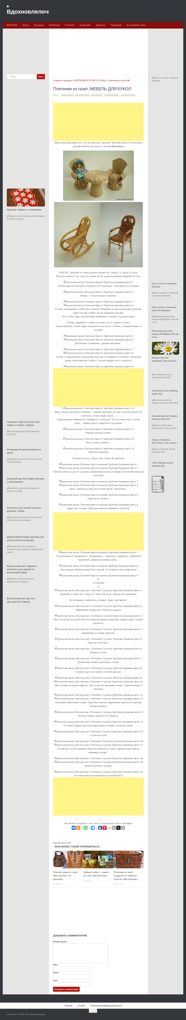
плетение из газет (128, 95)
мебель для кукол (111, 95)
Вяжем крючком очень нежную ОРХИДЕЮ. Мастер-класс (165, 334)
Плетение (70, 25)
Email (56, 973)
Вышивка (39, 25)
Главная (68, 1005)
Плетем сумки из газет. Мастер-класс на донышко (65, 875)
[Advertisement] (98, 51)
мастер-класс (97, 95)
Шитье (25, 25)
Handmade (54, 25)
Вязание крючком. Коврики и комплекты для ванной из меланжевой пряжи (22, 569)
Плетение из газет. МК (119, 80)
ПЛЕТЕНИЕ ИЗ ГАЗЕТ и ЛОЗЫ (90, 80)
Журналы (101, 25)
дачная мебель (67, 95)
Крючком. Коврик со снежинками (24, 209)
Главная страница (62, 80)
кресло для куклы (82, 95)
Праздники (116, 25)
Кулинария (85, 25)
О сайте (81, 1005)
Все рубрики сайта (136, 25)
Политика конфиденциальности (106, 1005)
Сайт (55, 980)
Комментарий (60, 942)
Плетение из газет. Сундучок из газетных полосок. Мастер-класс (126, 875)
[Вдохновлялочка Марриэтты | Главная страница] (28, 10)
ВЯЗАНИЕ (12, 25)
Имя (55, 965)
